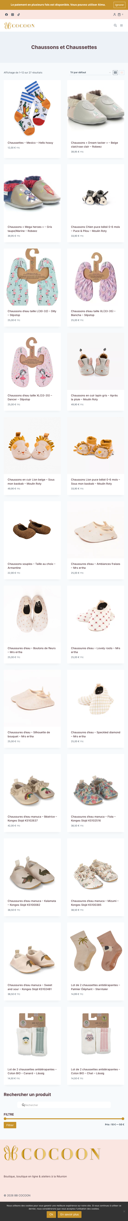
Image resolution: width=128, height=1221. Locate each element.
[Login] (114, 14)
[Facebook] (6, 14)
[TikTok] (18, 14)
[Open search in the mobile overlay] (115, 25)
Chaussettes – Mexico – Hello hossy (30, 142)
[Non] (124, 1211)
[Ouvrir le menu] (121, 25)
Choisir (12, 157)
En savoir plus (69, 1214)
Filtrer (10, 1125)
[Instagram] (12, 14)
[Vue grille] (115, 72)
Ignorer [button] (119, 4)
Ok (51, 1214)
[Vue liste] (121, 72)
